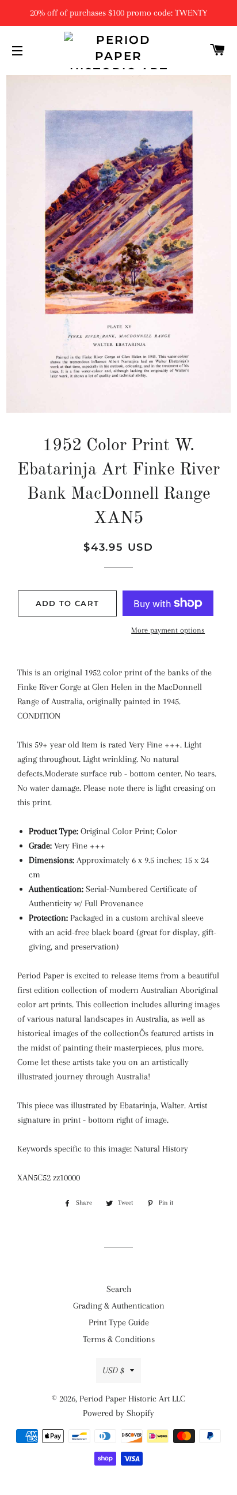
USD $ (113, 1370)
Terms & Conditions (119, 1339)
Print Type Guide (119, 1322)
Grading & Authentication (119, 1305)
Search (118, 1289)
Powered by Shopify (118, 1413)
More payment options (168, 630)
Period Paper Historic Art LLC (132, 1398)
